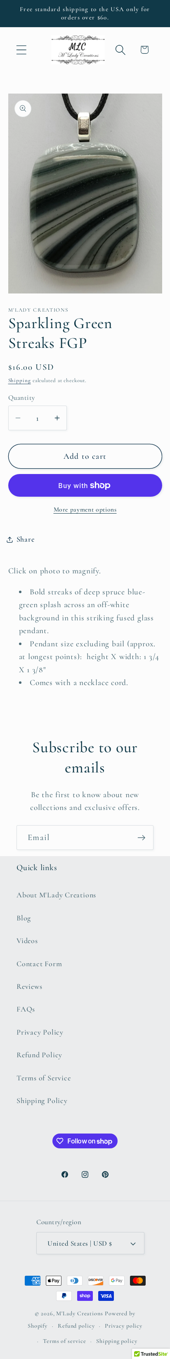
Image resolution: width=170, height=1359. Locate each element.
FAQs (26, 1009)
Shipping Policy (42, 1100)
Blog (24, 917)
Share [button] (26, 539)
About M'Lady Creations (56, 894)
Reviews (29, 986)
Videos (27, 940)
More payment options (85, 509)
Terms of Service (44, 1077)
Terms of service (64, 1341)
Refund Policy (39, 1054)
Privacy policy (123, 1325)
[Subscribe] (141, 837)
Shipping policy (116, 1341)
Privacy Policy (40, 1032)
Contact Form (39, 963)
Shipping (19, 380)
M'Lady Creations (79, 1313)
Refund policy (76, 1325)
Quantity (21, 397)
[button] (21, 49)
